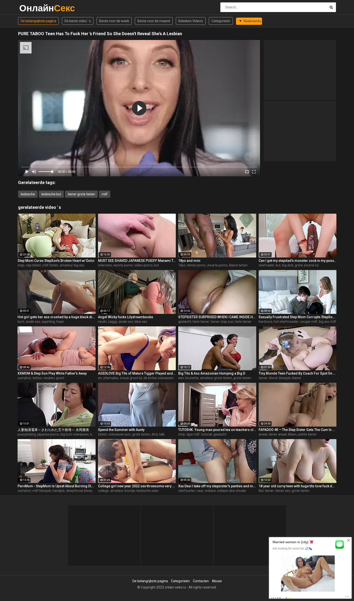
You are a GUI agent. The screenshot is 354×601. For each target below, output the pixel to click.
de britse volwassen (159, 378)
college (103, 491)
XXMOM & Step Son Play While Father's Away (52, 373)
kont (21, 322)
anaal (263, 434)
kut (156, 265)
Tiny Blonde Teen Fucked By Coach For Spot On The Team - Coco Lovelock (298, 373)
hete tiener (201, 322)
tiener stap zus (222, 322)
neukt (102, 322)
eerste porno (123, 265)
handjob (58, 491)
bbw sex (141, 322)
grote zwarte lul (307, 265)
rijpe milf (193, 434)
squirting (48, 322)
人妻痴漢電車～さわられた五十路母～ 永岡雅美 (53, 430)
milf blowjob (42, 491)
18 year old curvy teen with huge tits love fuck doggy (298, 486)
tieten (102, 434)
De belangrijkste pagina (38, 21)
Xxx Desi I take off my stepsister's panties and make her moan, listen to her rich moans (217, 486)
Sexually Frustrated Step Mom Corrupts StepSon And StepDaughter (298, 317)
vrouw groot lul (131, 378)
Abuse (217, 581)
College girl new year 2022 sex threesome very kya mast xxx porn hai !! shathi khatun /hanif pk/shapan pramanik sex (137, 486)
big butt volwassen (74, 434)
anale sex (33, 322)
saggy (112, 322)
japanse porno (48, 434)
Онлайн (32, 8)
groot (60, 378)
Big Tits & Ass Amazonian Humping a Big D (211, 373)
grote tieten (242, 378)
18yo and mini (189, 261)
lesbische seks (147, 491)
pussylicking (27, 434)
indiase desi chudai (231, 491)
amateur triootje (122, 491)
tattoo (37, 378)
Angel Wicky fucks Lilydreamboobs (125, 317)
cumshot (24, 378)
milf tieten (50, 265)
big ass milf (327, 322)
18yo (182, 265)
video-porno (143, 265)
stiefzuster (186, 491)
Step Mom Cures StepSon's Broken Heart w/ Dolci (56, 261)
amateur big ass (72, 265)
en (100, 378)
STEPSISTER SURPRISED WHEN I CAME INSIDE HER (217, 317)
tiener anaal (278, 434)
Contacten (201, 581)
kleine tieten (238, 265)
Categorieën (220, 21)
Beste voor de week (114, 21)
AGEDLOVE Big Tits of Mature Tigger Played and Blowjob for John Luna (137, 373)
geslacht (184, 322)
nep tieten (33, 265)
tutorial (206, 434)
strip (181, 434)
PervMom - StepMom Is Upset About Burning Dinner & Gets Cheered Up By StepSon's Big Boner (57, 486)
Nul (261, 491)
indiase (210, 491)
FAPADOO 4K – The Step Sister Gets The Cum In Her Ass (298, 430)
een (181, 378)
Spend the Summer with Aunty (121, 430)
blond (273, 378)
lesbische (28, 194)
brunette (192, 378)
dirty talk (157, 434)
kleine (296, 378)
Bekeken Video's (190, 21)
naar (200, 491)
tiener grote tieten (81, 194)
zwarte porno (217, 265)
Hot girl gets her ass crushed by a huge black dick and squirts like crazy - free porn (57, 317)
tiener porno (196, 265)
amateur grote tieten (216, 378)
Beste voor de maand (154, 21)
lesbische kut (51, 194)
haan (60, 322)
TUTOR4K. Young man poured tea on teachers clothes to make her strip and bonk (217, 430)
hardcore (265, 322)
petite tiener (307, 434)
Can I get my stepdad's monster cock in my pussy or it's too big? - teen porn (298, 261)
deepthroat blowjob (81, 491)
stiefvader (266, 265)
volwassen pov (119, 434)
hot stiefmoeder (286, 322)
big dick (287, 265)
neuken (49, 378)
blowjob (285, 378)
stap (21, 265)
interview (105, 265)
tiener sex (282, 491)
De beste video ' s (78, 21)
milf (105, 194)
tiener (263, 378)
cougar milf (308, 322)
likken (292, 434)
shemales (110, 378)
